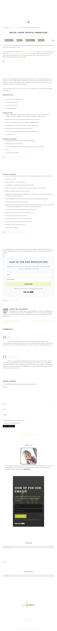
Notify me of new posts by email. (12, 423)
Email (4, 409)
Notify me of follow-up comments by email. (14, 420)
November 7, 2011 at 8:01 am (14, 338)
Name (4, 403)
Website (5, 414)
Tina (9, 336)
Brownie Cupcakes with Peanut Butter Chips (19, 53)
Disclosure (28, 619)
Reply (4, 347)
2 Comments (37, 35)
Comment (5, 387)
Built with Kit (28, 292)
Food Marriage (28, 9)
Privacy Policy (28, 621)
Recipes (16, 300)
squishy (40, 628)
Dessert (12, 300)
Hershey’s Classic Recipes (28, 51)
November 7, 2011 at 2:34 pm (14, 358)
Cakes (9, 300)
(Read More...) (27, 469)
